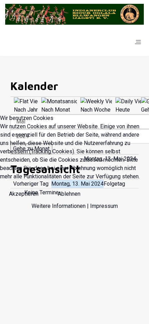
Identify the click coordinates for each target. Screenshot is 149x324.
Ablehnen (69, 194)
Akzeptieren (23, 194)
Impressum (104, 206)
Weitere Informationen (59, 206)
